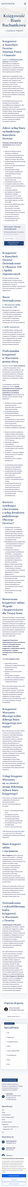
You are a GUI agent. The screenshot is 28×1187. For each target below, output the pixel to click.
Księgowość (5, 1124)
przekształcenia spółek (11, 411)
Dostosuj (14, 1179)
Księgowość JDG (8, 1129)
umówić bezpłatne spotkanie (12, 700)
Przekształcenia (6, 1115)
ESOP (3, 1119)
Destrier (15, 686)
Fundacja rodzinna (7, 1122)
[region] (14, 1171)
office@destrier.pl (11, 1143)
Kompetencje (11, 30)
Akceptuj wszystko (14, 1175)
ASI (3, 1132)
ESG (3, 1110)
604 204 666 (10, 1149)
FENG (3, 1112)
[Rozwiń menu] (25, 3)
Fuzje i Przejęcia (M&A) (8, 1117)
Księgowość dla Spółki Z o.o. (11, 1126)
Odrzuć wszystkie (14, 1183)
